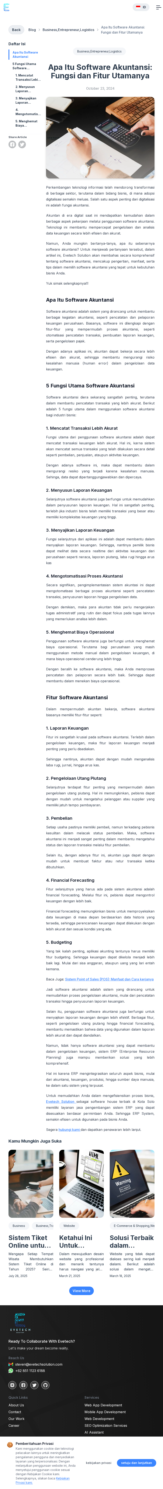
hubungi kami (70, 1129)
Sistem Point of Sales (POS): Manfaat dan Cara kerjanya (109, 979)
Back (16, 30)
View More (81, 1291)
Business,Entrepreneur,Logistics (68, 30)
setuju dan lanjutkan (136, 1463)
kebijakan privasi (98, 1463)
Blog (32, 30)
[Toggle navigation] (159, 7)
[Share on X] (22, 144)
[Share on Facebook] (12, 144)
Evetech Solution (61, 1101)
